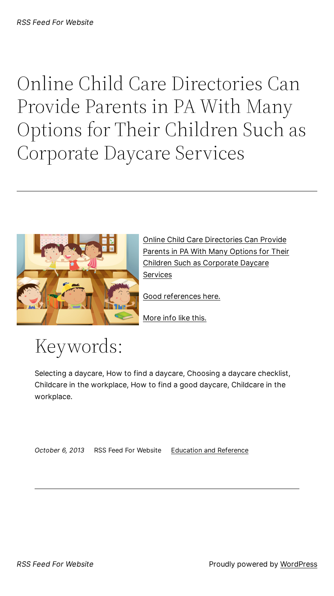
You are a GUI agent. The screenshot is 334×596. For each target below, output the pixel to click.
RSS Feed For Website (55, 22)
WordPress (298, 564)
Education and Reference (209, 450)
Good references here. (181, 296)
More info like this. (175, 317)
